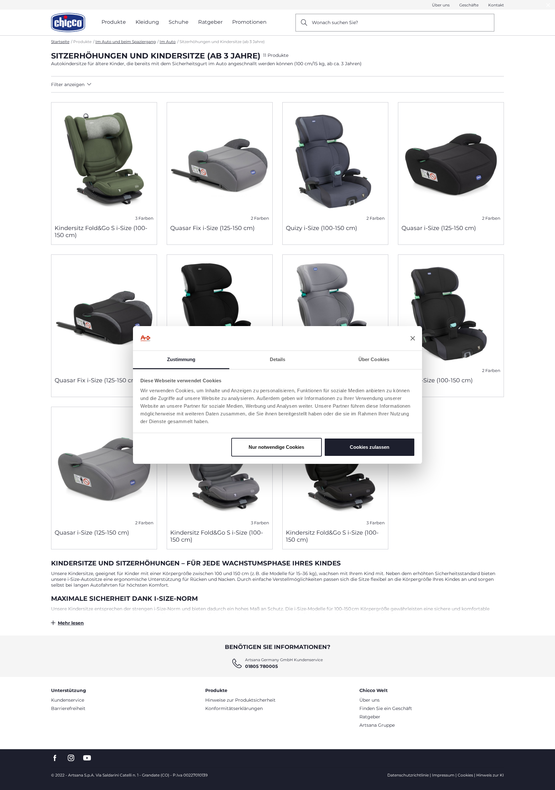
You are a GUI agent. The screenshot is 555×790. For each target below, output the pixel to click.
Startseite (60, 41)
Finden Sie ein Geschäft (385, 708)
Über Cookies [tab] (373, 359)
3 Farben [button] (144, 218)
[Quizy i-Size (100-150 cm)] (335, 161)
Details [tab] (278, 359)
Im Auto (168, 41)
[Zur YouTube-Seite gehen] (87, 758)
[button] (107, 84)
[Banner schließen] (412, 338)
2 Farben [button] (260, 218)
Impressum (443, 775)
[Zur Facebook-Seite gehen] (55, 758)
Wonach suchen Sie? (335, 22)
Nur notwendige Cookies (276, 447)
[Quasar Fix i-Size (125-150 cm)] (219, 161)
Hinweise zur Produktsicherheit (240, 700)
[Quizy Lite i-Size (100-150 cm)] (219, 313)
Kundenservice (67, 700)
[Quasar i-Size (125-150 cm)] (451, 161)
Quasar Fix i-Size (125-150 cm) (212, 228)
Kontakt (496, 5)
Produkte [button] (113, 22)
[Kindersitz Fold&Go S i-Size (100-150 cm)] (104, 161)
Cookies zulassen (369, 447)
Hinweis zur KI (490, 775)
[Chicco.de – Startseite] (68, 22)
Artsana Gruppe (377, 725)
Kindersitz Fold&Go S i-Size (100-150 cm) (101, 232)
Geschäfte (469, 5)
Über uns (441, 5)
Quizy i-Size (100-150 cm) (321, 228)
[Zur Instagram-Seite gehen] (71, 758)
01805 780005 (261, 666)
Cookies (465, 775)
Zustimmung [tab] (181, 359)
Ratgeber (369, 717)
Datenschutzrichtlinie (408, 775)
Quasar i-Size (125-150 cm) (438, 228)
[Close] (548, 5)
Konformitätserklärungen (234, 708)
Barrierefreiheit (68, 708)
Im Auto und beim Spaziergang (125, 41)
